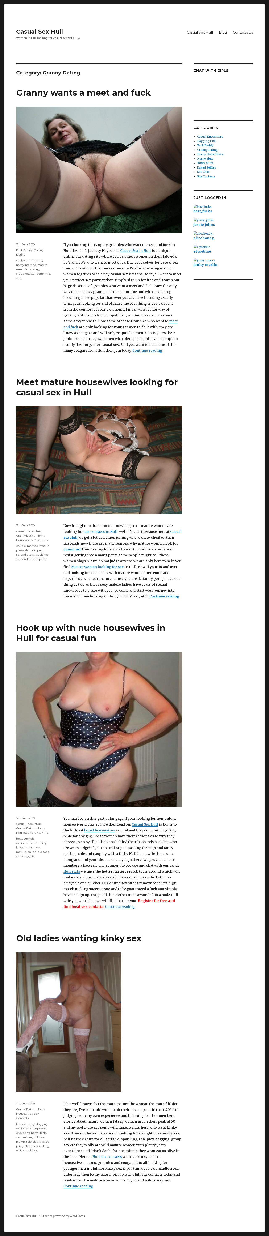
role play (32, 1141)
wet (18, 278)
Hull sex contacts (107, 1157)
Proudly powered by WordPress (63, 1216)
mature (42, 265)
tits (32, 856)
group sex (23, 1132)
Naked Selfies (206, 167)
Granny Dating (26, 535)
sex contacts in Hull (100, 531)
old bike (39, 1137)
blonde (21, 1124)
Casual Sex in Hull (135, 250)
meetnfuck (23, 269)
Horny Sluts (205, 159)
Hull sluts (71, 871)
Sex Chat (203, 172)
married (30, 265)
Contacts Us (243, 32)
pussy (20, 550)
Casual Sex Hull (39, 31)
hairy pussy (36, 260)
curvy (31, 1124)
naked (32, 851)
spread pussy (25, 554)
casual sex (72, 549)
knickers (22, 847)
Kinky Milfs (41, 540)
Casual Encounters (28, 531)
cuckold (21, 260)
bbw (19, 838)
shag (36, 269)
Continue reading (147, 350)
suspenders (24, 559)
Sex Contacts (206, 176)
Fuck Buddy (24, 250)
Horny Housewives (210, 154)
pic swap (44, 851)
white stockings (26, 1150)
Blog (223, 32)
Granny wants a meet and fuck (83, 93)
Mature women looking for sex (97, 567)
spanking (43, 1146)
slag (27, 550)
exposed (40, 1128)
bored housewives (99, 830)
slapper (37, 550)
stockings (22, 273)
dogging (42, 1124)
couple (21, 545)
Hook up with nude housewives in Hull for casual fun (90, 633)
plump (20, 1141)
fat (35, 843)
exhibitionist (24, 843)
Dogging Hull (206, 141)
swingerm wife (40, 273)
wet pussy (40, 559)
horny (20, 265)
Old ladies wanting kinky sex (78, 938)
